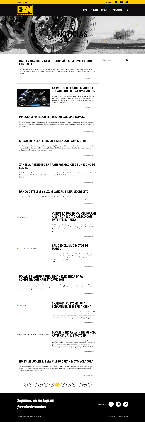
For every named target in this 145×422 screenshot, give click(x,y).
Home (85, 10)
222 (74, 384)
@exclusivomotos (31, 406)
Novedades (94, 10)
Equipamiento (116, 10)
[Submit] (127, 60)
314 (84, 384)
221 (68, 384)
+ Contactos (108, 2)
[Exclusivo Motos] (25, 10)
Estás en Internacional (22, 2)
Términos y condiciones (23, 416)
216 (40, 384)
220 (63, 384)
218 (51, 384)
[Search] (127, 10)
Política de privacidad (35, 416)
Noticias (104, 10)
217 (46, 384)
